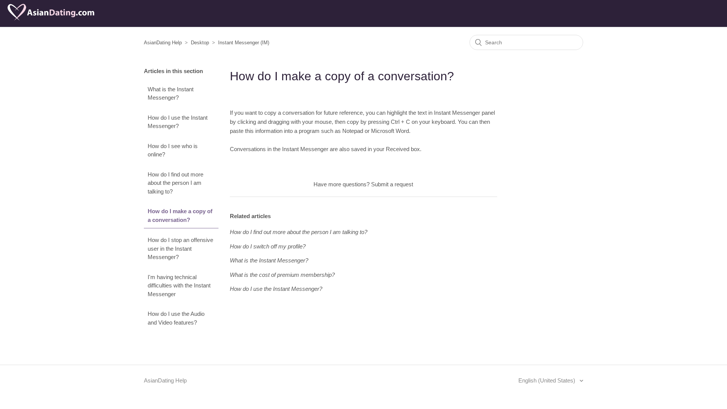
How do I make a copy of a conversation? (180, 215)
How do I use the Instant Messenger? (177, 122)
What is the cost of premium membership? (282, 275)
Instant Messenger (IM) (243, 42)
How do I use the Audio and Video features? (176, 318)
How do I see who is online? (173, 150)
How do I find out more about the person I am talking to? (175, 183)
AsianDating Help (163, 42)
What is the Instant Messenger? (170, 93)
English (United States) (547, 380)
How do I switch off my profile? (268, 246)
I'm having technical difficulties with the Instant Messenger (179, 285)
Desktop (200, 42)
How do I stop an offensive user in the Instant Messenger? (180, 248)
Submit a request (392, 184)
